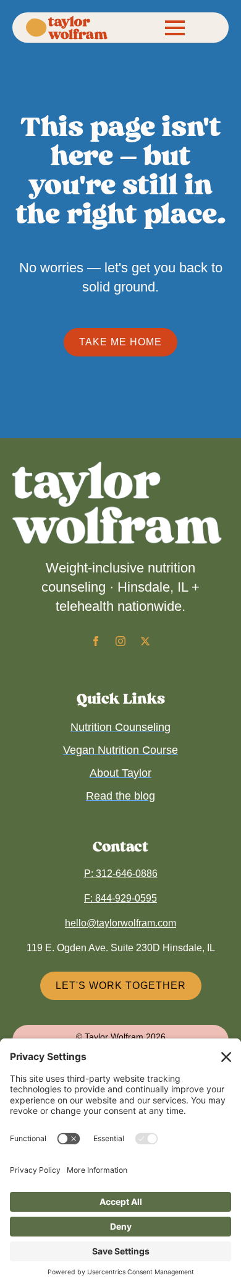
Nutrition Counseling (120, 727)
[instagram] (120, 641)
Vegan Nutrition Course (120, 750)
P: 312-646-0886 (121, 873)
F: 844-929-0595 (120, 898)
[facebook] (96, 641)
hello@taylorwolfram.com (120, 923)
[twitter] (145, 641)
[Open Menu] (175, 28)
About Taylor (120, 773)
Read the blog (120, 796)
